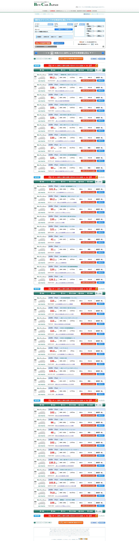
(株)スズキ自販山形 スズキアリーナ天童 (64, 314)
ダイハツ (65, 530)
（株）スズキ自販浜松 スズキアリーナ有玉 (65, 344)
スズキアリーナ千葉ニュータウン (62, 110)
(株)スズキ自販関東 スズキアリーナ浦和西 (67, 202)
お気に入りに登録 (95, 14)
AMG (77, 530)
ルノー (54, 535)
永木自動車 (57, 242)
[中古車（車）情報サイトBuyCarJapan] (46, 3)
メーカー (37, 24)
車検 (77, 539)
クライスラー (72, 532)
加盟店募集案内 (59, 539)
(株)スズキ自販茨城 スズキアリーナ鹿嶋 (64, 425)
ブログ (70, 539)
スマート (84, 530)
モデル (56, 24)
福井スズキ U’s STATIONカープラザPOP (64, 384)
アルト (52, 14)
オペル (74, 531)
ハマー (88, 531)
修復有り (60, 36)
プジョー (50, 535)
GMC (85, 531)
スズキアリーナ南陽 (59, 222)
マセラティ (66, 535)
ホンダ (52, 530)
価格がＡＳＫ (53, 36)
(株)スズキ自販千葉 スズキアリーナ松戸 (64, 171)
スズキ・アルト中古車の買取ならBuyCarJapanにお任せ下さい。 (91, 7)
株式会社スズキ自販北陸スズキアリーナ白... (65, 161)
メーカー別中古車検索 (71, 10)
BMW (87, 530)
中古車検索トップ (46, 10)
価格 (88, 24)
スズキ (48, 14)
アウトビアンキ (84, 535)
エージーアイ (58, 151)
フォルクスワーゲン (69, 531)
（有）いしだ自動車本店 (60, 262)
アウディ (64, 531)
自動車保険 (89, 10)
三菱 (54, 530)
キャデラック (78, 531)
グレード (37, 29)
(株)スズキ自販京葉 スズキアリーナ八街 (64, 90)
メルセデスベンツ (73, 530)
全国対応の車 (46, 36)
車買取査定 (53, 10)
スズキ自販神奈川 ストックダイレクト (65, 192)
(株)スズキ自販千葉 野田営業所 (62, 100)
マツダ (60, 530)
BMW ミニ (51, 531)
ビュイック (51, 532)
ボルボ (89, 535)
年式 (88, 33)
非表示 (39, 37)
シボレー (82, 531)
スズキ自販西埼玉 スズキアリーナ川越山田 (65, 141)
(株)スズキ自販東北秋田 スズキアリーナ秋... (65, 131)
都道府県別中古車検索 (81, 10)
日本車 (44, 14)
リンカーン (55, 532)
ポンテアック (68, 532)
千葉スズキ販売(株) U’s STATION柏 (62, 324)
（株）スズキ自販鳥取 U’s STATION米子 (64, 465)
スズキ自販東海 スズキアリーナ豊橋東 (64, 304)
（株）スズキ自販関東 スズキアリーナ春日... (66, 80)
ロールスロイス (83, 532)
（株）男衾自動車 (59, 394)
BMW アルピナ (56, 531)
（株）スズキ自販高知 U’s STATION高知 (64, 282)
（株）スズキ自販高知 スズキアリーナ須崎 (65, 364)
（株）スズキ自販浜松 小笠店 (62, 475)
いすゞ (69, 530)
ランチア (80, 535)
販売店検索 (95, 10)
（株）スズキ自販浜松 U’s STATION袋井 (64, 334)
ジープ (79, 532)
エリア (76, 24)
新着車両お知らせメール (61, 10)
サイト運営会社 (54, 539)
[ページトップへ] (102, 177)
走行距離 (89, 28)
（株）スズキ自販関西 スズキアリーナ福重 (65, 232)
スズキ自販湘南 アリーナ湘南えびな (65, 354)
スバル (57, 530)
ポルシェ (61, 531)
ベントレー (88, 532)
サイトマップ (101, 14)
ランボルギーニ (75, 535)
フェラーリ (62, 535)
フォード (59, 532)
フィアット (71, 535)
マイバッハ (80, 530)
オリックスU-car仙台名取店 (61, 496)
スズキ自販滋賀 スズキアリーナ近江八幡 (66, 485)
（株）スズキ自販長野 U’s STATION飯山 (64, 121)
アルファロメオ (58, 535)
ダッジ (76, 532)
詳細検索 (46, 46)
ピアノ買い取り (65, 539)
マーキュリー (63, 532)
